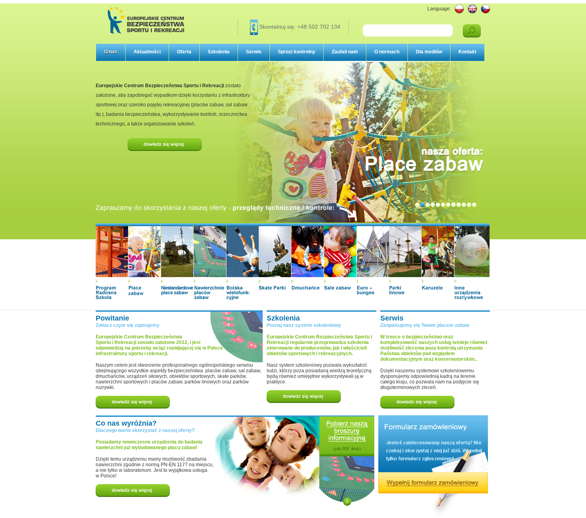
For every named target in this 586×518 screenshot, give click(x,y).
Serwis (254, 52)
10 (464, 205)
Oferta (184, 52)
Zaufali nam (345, 52)
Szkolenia (219, 52)
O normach (386, 52)
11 (469, 205)
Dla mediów (429, 52)
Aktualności (147, 52)
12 (474, 205)
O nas (110, 52)
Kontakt (467, 52)
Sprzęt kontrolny (296, 52)
